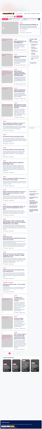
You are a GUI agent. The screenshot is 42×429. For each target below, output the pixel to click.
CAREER (16, 39)
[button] (19, 16)
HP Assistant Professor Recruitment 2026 (13, 136)
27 (17, 353)
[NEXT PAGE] (20, 353)
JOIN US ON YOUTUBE (35, 56)
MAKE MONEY (5, 282)
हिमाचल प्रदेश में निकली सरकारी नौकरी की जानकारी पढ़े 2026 (33, 207)
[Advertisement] (21, 6)
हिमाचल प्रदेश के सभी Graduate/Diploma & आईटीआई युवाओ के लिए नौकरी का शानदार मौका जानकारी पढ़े (33, 202)
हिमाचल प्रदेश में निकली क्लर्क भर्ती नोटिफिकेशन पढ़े (29, 24)
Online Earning (11, 282)
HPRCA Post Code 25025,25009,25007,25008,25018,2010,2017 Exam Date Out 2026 (14, 238)
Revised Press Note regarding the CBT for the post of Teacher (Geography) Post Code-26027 (14, 208)
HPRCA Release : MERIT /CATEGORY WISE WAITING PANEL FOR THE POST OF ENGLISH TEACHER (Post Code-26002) (14, 222)
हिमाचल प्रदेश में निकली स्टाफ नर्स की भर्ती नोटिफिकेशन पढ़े (34, 194)
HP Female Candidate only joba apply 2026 (13, 149)
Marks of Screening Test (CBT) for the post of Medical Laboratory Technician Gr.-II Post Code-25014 (14, 193)
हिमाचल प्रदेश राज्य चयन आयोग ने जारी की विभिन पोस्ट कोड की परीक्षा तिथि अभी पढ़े (23, 18)
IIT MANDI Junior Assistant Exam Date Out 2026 (19, 299)
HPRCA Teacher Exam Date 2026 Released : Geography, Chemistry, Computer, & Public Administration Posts (14, 255)
